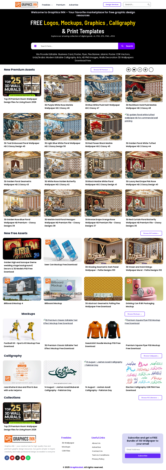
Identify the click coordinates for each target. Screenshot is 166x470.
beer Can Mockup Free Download (61, 264)
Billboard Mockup (53, 303)
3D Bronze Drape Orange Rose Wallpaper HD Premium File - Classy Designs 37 (103, 222)
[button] (112, 4)
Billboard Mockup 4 (13, 303)
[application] (51, 5)
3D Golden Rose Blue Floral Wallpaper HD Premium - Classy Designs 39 (20, 222)
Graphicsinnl (76, 467)
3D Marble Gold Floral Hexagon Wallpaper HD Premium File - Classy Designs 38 (62, 222)
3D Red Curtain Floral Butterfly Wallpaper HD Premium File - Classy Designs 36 (143, 222)
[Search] (149, 4)
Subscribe (142, 455)
